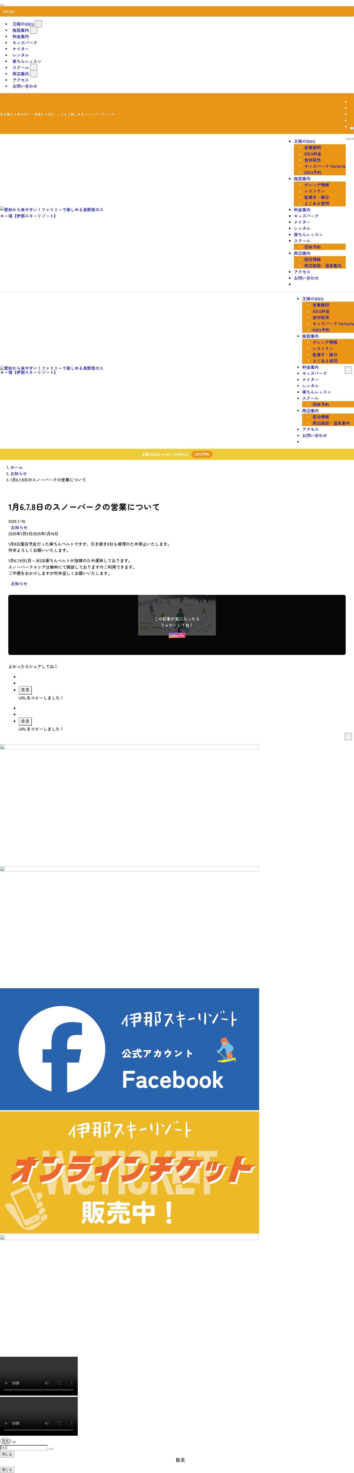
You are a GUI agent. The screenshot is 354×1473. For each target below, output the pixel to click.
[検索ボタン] (348, 139)
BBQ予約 (202, 454)
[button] (21, 676)
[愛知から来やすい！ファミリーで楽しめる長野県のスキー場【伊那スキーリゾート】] (52, 216)
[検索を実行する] (51, 1449)
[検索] (352, 128)
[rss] (351, 120)
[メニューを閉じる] (2, 5)
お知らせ (19, 527)
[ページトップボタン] (14, 1442)
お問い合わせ (24, 86)
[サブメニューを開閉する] (38, 23)
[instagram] (351, 108)
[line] (351, 114)
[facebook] (351, 101)
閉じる (7, 1454)
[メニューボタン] (352, 139)
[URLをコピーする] (25, 690)
